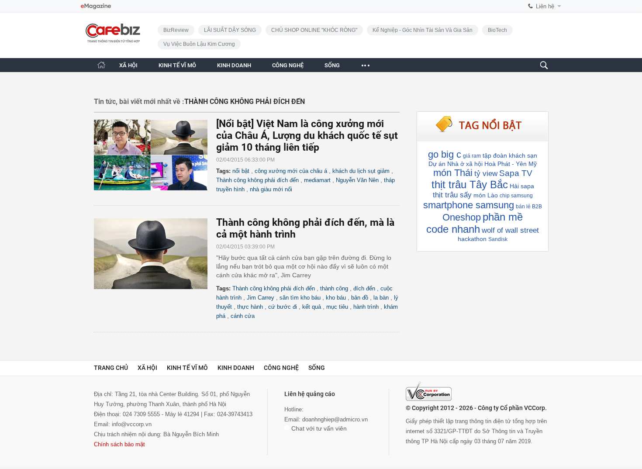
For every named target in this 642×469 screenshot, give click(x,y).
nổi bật (240, 171)
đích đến (364, 288)
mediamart (317, 180)
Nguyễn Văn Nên (357, 180)
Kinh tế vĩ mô (187, 367)
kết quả (311, 306)
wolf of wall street (510, 230)
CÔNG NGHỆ (288, 65)
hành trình (366, 306)
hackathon (472, 238)
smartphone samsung (468, 205)
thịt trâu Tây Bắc (469, 184)
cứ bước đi (282, 306)
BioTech (497, 30)
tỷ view (485, 173)
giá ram (472, 156)
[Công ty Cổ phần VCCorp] (429, 391)
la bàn (381, 297)
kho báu (336, 297)
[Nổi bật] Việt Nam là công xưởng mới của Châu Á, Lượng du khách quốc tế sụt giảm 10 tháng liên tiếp (307, 135)
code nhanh (453, 229)
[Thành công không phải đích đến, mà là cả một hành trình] (155, 253)
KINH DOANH (234, 65)
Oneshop (461, 217)
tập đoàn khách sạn (510, 155)
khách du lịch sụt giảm (361, 171)
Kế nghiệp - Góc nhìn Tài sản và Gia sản (423, 30)
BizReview (176, 30)
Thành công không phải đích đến (257, 180)
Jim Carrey (260, 297)
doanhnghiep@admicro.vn (335, 419)
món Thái (453, 172)
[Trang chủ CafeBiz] (101, 65)
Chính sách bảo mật (119, 444)
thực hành (250, 306)
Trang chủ (111, 367)
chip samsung (516, 196)
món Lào (485, 195)
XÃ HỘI (128, 65)
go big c (444, 154)
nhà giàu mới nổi (271, 189)
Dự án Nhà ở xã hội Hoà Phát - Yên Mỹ (482, 163)
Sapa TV (515, 173)
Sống (316, 367)
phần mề (503, 217)
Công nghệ (281, 367)
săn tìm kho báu (300, 297)
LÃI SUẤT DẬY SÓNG (230, 30)
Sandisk (497, 239)
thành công (334, 288)
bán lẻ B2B (529, 206)
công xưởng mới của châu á (291, 171)
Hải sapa (522, 186)
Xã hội (147, 367)
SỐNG (332, 65)
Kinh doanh (235, 367)
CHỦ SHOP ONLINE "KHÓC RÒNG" (314, 30)
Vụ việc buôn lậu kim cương (199, 44)
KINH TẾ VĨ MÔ (177, 65)
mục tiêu (337, 306)
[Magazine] (96, 6)
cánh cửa (243, 316)
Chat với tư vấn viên (318, 428)
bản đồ (359, 297)
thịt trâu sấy (452, 195)
